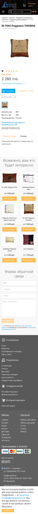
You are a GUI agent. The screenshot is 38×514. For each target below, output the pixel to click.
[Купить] (8, 91)
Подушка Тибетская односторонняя (9, 219)
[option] (19, 48)
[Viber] (12, 128)
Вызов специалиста (10, 394)
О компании (12, 340)
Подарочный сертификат (12, 380)
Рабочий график (8, 406)
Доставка (5, 371)
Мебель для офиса (28, 420)
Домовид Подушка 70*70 (9, 250)
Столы (23, 426)
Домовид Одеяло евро (28, 188)
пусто (32, 4)
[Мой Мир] (7, 128)
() (35, 11)
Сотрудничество (14, 386)
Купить (9, 198)
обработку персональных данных (16, 326)
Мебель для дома (28, 423)
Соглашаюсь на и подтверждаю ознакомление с (18, 327)
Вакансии (5, 348)
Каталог (5, 423)
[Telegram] (19, 128)
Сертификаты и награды (12, 351)
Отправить (8, 321)
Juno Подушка (28, 249)
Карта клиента (8, 377)
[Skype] (16, 128)
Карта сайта (7, 354)
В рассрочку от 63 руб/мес (12, 83)
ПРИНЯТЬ (7, 510)
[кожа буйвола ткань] (5, 105)
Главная (5, 420)
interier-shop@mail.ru (12, 485)
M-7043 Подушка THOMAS (28, 219)
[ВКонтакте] (2, 128)
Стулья (23, 428)
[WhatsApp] (14, 128)
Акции (4, 426)
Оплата (5, 368)
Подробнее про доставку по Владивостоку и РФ (13, 123)
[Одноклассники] (5, 128)
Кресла (23, 431)
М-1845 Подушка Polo (9, 187)
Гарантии (5, 434)
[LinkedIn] (9, 128)
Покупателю (12, 360)
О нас (4, 345)
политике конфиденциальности (15, 496)
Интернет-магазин (15, 400)
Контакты (6, 440)
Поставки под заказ (10, 392)
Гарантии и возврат (10, 374)
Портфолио (6, 437)
